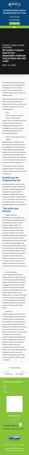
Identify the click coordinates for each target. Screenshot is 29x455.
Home (5, 385)
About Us (5, 388)
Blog (4, 390)
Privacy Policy (21, 445)
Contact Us (13, 445)
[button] (14, 27)
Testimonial (6, 392)
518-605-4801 (14, 20)
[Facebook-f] (11, 419)
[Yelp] (14, 419)
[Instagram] (18, 419)
